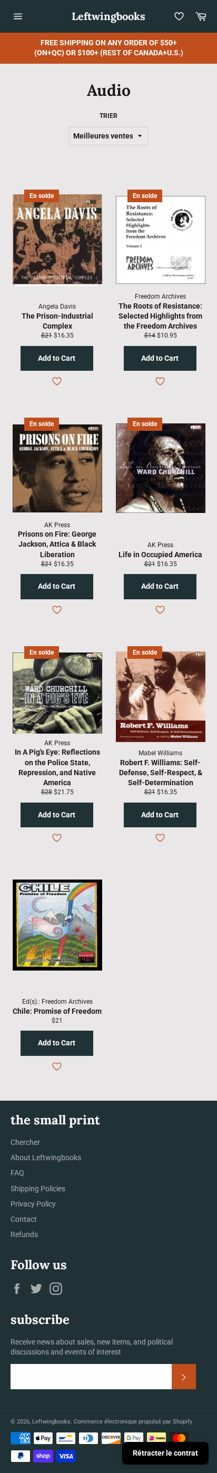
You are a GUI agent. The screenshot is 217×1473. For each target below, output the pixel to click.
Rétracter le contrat (165, 1453)
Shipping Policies (38, 1188)
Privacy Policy (33, 1204)
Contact (24, 1219)
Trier (108, 116)
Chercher (25, 1142)
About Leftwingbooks (46, 1157)
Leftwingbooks (108, 16)
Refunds (24, 1234)
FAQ (17, 1173)
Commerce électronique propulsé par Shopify (133, 1421)
